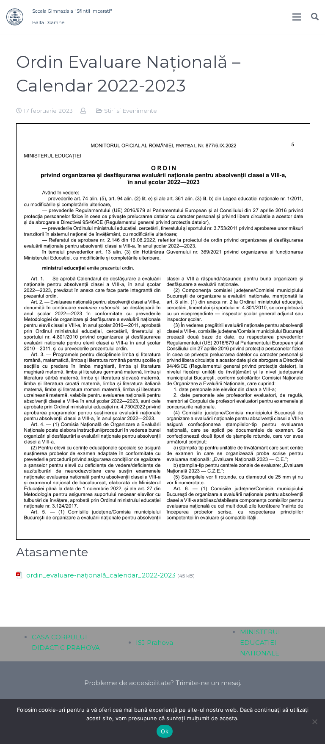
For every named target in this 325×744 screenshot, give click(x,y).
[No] (314, 721)
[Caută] (315, 17)
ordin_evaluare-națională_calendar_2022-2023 (101, 575)
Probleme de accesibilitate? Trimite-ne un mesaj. (162, 683)
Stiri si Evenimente (130, 110)
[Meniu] (296, 17)
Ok (164, 731)
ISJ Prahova (154, 643)
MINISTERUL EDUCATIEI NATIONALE (261, 642)
